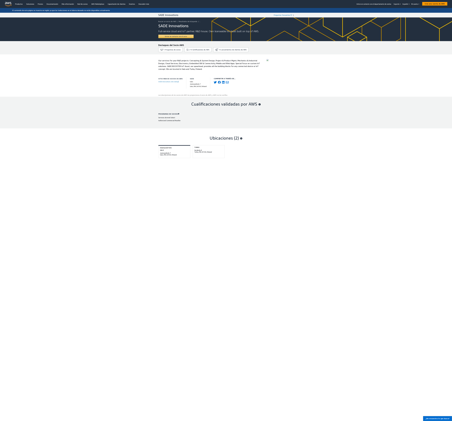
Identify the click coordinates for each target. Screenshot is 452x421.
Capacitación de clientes (116, 4)
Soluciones (30, 4)
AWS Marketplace (97, 4)
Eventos (132, 4)
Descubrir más (144, 4)
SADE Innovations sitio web (167, 82)
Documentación (52, 4)
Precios (40, 4)
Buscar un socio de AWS (167, 21)
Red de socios (82, 4)
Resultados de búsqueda (188, 21)
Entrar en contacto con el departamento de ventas (374, 4)
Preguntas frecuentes (282, 15)
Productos (19, 4)
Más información (68, 4)
